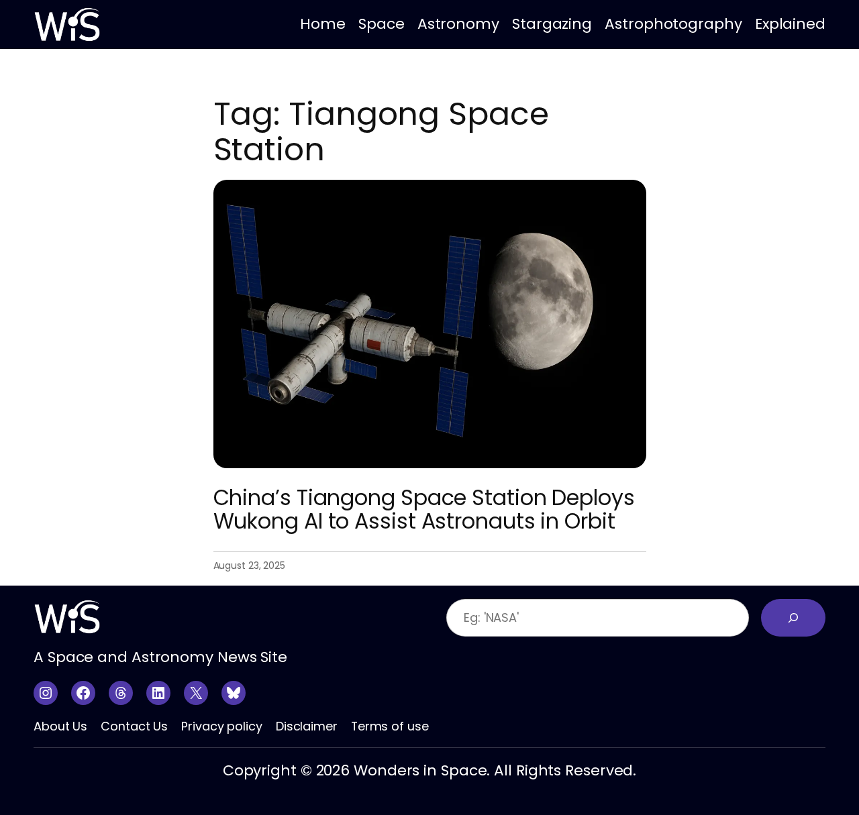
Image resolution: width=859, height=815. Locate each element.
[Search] (793, 618)
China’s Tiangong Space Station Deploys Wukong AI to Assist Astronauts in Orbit (424, 510)
